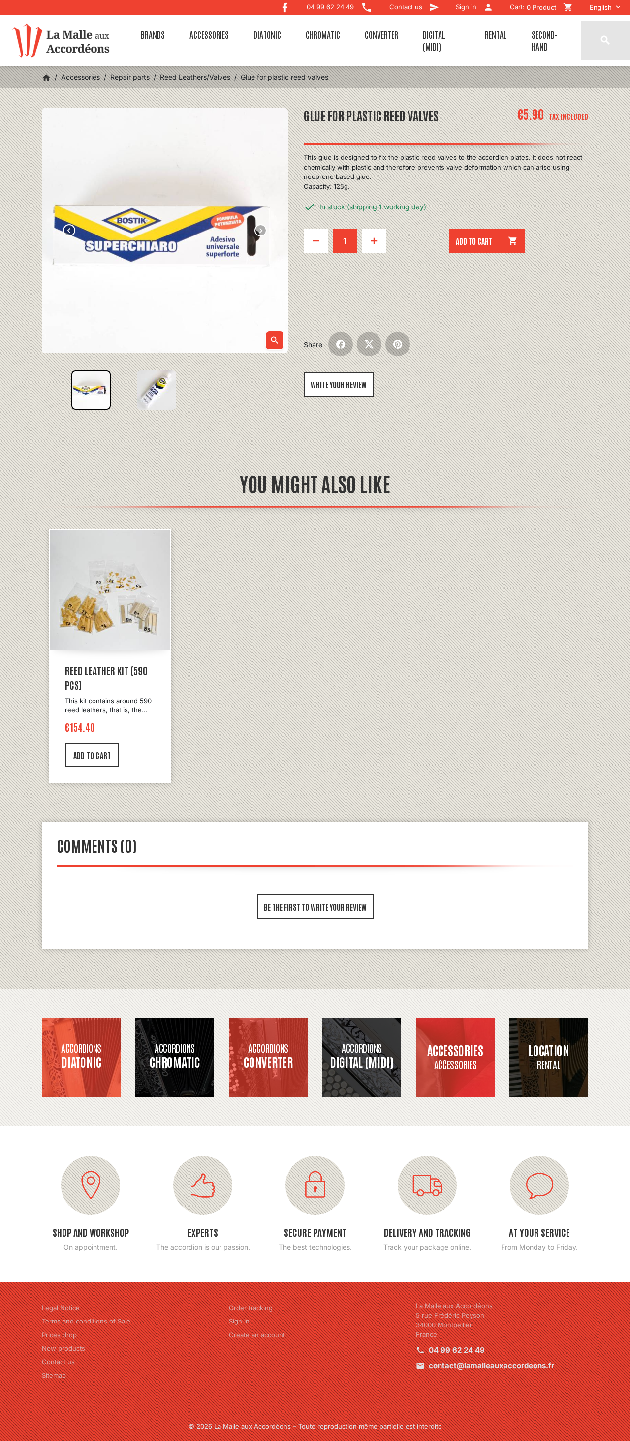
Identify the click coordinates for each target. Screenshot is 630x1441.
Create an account (257, 1335)
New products (63, 1348)
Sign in (239, 1321)
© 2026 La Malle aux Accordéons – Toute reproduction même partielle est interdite (315, 1426)
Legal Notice (61, 1308)
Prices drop (59, 1335)
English (601, 7)
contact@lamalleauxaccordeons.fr (491, 1365)
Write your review (339, 384)
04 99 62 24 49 (457, 1349)
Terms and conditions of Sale (86, 1321)
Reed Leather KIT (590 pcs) (106, 677)
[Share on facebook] (340, 344)
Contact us (58, 1362)
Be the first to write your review (315, 907)
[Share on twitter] (369, 344)
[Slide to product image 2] (156, 389)
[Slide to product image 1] (91, 389)
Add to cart (487, 241)
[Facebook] (285, 5)
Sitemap (54, 1375)
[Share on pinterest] (397, 344)
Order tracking (251, 1308)
